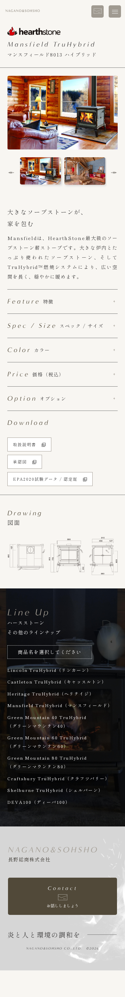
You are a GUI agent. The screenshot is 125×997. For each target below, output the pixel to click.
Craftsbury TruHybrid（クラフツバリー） (58, 778)
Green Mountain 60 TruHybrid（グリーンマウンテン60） (47, 741)
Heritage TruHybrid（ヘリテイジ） (50, 693)
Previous (11, 173)
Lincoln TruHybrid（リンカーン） (49, 670)
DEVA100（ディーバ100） (38, 802)
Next (114, 173)
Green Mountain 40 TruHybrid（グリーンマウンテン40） (47, 721)
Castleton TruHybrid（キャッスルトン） (57, 682)
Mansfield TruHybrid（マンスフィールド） (60, 705)
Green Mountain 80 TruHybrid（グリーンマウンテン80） (47, 762)
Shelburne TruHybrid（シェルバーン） (55, 790)
